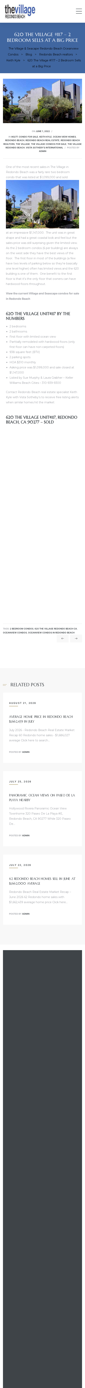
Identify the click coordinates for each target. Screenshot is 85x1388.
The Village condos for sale (48, 144)
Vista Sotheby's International (44, 147)
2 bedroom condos (21, 629)
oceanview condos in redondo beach (51, 632)
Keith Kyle (45, 136)
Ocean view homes (64, 136)
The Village (23, 144)
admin (42, 151)
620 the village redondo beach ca (56, 629)
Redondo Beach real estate (43, 140)
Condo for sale (28, 136)
